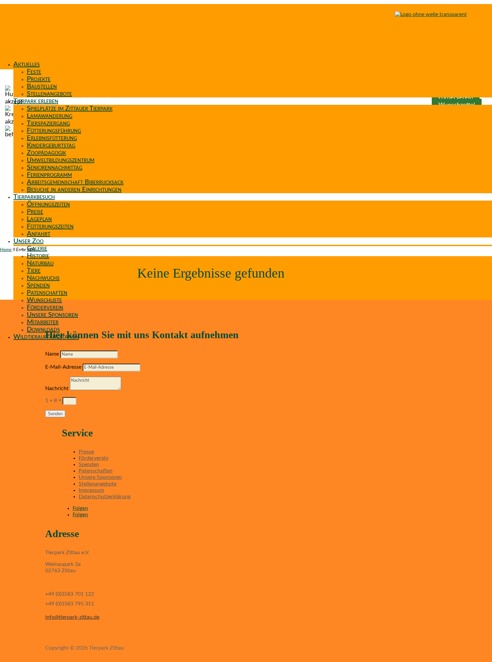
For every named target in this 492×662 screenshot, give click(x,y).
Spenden (38, 285)
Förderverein (45, 307)
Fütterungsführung (54, 130)
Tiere (33, 270)
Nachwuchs (43, 278)
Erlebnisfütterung (52, 138)
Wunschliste (44, 300)
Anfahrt (38, 233)
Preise (35, 211)
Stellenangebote (49, 93)
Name (52, 354)
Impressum (91, 490)
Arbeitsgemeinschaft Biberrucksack (75, 182)
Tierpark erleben (35, 101)
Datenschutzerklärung (105, 496)
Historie (38, 255)
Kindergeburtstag (51, 145)
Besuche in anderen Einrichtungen (74, 189)
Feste (34, 71)
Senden (55, 413)
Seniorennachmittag (54, 167)
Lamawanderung (49, 116)
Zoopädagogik (46, 152)
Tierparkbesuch (34, 197)
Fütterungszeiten (50, 226)
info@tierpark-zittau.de (72, 617)
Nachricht (57, 388)
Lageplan (39, 219)
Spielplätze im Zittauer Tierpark (69, 108)
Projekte (39, 79)
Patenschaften (47, 292)
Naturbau (40, 263)
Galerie (37, 248)
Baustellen (42, 86)
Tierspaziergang (48, 123)
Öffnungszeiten (48, 204)
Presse (86, 451)
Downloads (43, 329)
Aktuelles (26, 64)
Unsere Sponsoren (52, 314)
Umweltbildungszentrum (60, 160)
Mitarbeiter (43, 322)
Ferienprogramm (49, 174)
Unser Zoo (28, 241)
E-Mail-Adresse (63, 367)
